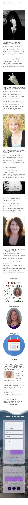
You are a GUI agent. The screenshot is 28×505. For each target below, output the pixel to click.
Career (20, 91)
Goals (15, 94)
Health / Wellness (16, 198)
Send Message (16, 452)
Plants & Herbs (9, 54)
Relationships (21, 96)
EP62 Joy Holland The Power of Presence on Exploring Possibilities (14, 249)
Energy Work (18, 48)
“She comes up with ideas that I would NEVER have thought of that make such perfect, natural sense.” (14, 366)
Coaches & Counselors (16, 93)
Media (17, 51)
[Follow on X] (14, 488)
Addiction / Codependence (15, 251)
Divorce (4, 94)
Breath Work (13, 154)
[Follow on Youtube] (18, 488)
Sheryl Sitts (5, 98)
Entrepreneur (18, 155)
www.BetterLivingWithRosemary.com (12, 394)
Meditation (22, 51)
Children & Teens (14, 46)
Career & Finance (7, 93)
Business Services (14, 91)
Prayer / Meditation (12, 96)
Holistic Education (14, 159)
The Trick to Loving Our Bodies (11, 197)
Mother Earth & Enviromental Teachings (12, 53)
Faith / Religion (16, 49)
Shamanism (5, 164)
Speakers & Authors (13, 98)
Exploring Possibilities (8, 49)
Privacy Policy (16, 459)
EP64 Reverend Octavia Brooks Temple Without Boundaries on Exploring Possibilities (13, 151)
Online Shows (11, 162)
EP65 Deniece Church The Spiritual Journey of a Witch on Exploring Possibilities (12, 44)
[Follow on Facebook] (9, 488)
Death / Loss (12, 48)
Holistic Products (12, 51)
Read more (10, 389)
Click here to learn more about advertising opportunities (12, 401)
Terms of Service (12, 460)
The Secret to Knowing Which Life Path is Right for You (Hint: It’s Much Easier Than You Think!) (14, 89)
